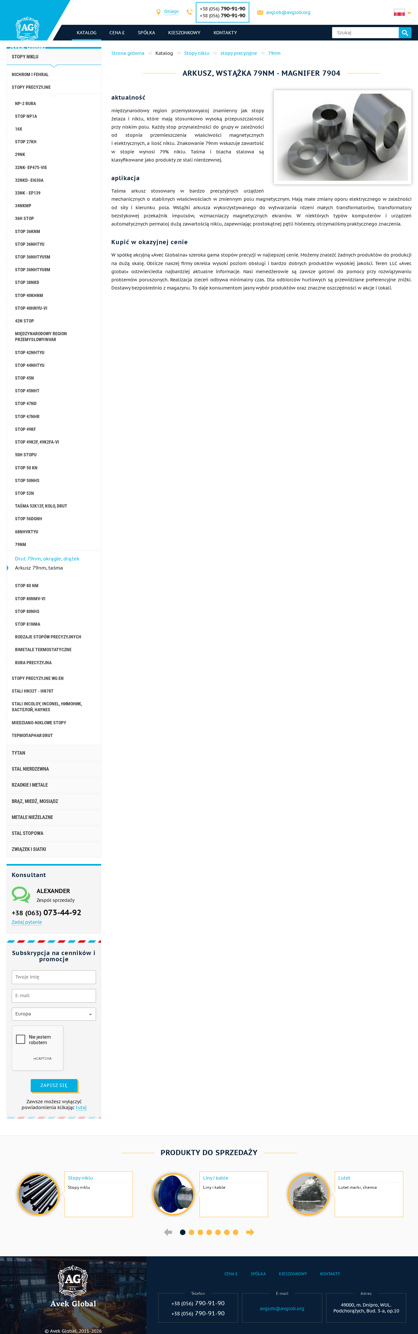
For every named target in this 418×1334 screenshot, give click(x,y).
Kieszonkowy (184, 33)
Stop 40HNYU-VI (31, 308)
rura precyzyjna (33, 662)
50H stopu (26, 454)
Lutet (344, 1178)
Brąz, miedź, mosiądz (35, 801)
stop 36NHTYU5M (32, 256)
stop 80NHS (27, 611)
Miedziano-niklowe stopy (39, 722)
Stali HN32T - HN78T (33, 691)
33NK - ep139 (27, 193)
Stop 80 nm (27, 585)
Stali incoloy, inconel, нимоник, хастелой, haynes (47, 706)
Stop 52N (24, 493)
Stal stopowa (27, 833)
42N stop (24, 320)
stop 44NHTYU (29, 365)
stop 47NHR (27, 416)
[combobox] (171, 12)
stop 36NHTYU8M (32, 269)
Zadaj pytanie (27, 922)
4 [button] (209, 1232)
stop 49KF (25, 429)
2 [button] (191, 1232)
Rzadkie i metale (30, 785)
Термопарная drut (32, 735)
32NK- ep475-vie (31, 167)
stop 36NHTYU (29, 244)
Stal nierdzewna (30, 769)
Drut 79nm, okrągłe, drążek (47, 559)
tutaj (81, 1107)
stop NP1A (26, 116)
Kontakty (225, 33)
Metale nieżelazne (32, 817)
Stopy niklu (25, 57)
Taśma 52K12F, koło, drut (41, 506)
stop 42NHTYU (29, 352)
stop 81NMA (27, 624)
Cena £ (117, 33)
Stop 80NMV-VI (30, 598)
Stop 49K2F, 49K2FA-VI (37, 442)
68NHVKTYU (26, 531)
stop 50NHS (27, 480)
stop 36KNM (27, 231)
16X (18, 129)
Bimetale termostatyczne (43, 649)
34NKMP (23, 205)
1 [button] (182, 1232)
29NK (20, 154)
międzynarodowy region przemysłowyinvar (41, 336)
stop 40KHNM (29, 295)
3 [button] (200, 1232)
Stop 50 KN (26, 467)
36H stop (24, 218)
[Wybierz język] (402, 12)
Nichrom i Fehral (30, 74)
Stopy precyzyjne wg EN (38, 678)
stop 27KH (26, 141)
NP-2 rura (25, 103)
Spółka (146, 33)
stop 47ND (26, 403)
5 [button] (218, 1232)
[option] (74, 1194)
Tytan (18, 753)
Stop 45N (24, 378)
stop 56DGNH (28, 518)
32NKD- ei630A (29, 180)
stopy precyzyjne (31, 87)
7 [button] (235, 1232)
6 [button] (227, 1232)
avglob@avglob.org (288, 12)
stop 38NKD (27, 282)
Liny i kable (215, 1178)
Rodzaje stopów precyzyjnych (48, 636)
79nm (20, 544)
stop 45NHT (27, 390)
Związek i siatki (29, 849)
